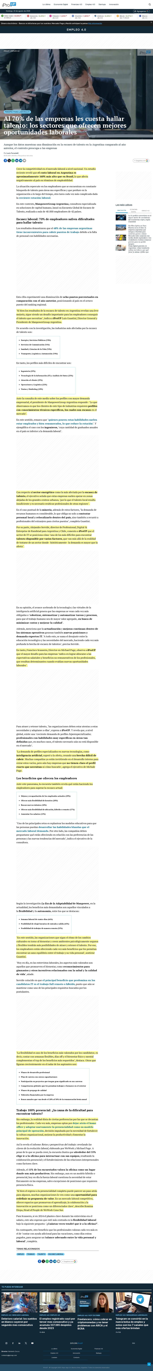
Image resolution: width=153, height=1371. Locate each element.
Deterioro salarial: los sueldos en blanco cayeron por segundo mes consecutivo (19, 1321)
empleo (20, 1254)
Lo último (46, 4)
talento (41, 1254)
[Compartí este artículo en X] (9, 160)
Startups (102, 4)
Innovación (114, 4)
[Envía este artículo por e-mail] (24, 160)
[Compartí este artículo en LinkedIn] (16, 160)
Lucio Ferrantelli (12, 153)
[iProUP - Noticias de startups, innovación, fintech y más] (8, 4)
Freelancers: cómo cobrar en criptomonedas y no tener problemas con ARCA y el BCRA (95, 1324)
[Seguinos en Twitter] (26, 1343)
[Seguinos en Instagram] (6, 1343)
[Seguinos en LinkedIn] (19, 1343)
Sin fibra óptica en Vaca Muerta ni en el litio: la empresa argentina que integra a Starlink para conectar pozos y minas (137, 230)
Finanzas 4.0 (76, 4)
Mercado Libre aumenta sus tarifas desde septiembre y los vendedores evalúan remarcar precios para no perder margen (139, 240)
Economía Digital (61, 4)
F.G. (119, 1332)
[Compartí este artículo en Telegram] (20, 160)
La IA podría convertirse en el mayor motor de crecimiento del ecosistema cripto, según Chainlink (139, 218)
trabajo (30, 1254)
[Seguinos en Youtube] (32, 1343)
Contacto (76, 1357)
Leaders (54, 1357)
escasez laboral (55, 1254)
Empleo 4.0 (90, 4)
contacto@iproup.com (9, 1355)
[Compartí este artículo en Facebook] (5, 160)
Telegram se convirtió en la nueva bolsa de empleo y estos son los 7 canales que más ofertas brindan (132, 1323)
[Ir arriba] (149, 1364)
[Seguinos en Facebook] (13, 1343)
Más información (95, 23)
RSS (133, 1343)
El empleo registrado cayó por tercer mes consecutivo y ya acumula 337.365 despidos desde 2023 (57, 1323)
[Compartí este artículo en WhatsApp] (13, 160)
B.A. (43, 1332)
